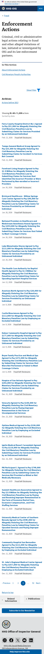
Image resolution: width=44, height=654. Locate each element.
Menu (41, 8)
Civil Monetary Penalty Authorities (16, 74)
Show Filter (31, 90)
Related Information (11, 600)
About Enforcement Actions (13, 70)
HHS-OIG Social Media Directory (17, 645)
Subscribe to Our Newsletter (22, 610)
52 (33, 583)
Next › (38, 583)
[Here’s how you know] (22, 3)
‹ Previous (6, 583)
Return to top (7, 592)
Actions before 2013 (10, 102)
